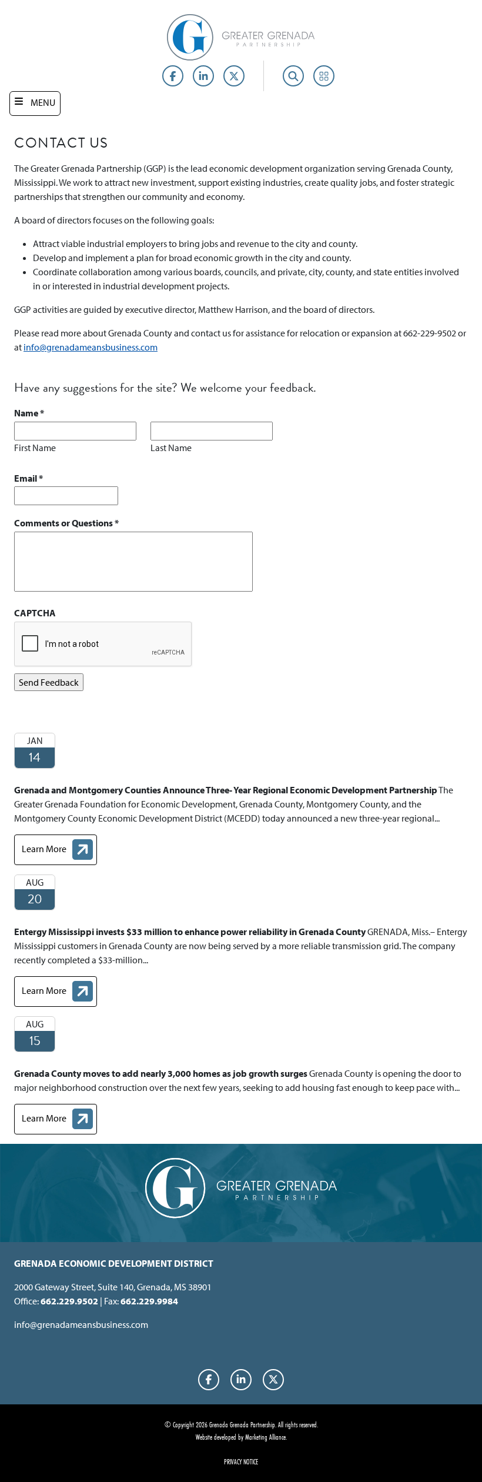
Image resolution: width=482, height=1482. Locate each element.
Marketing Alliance (265, 1436)
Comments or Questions (66, 523)
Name (29, 413)
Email (28, 478)
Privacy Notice (241, 1461)
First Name (35, 447)
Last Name (171, 447)
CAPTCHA (35, 613)
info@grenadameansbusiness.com (91, 347)
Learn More (59, 851)
